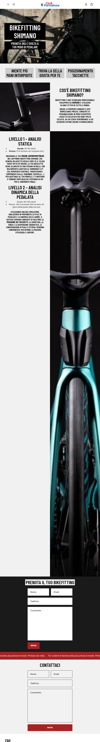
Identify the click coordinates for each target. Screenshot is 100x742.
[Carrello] (92, 4)
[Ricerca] (14, 4)
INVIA (33, 646)
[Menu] (8, 4)
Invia (50, 728)
